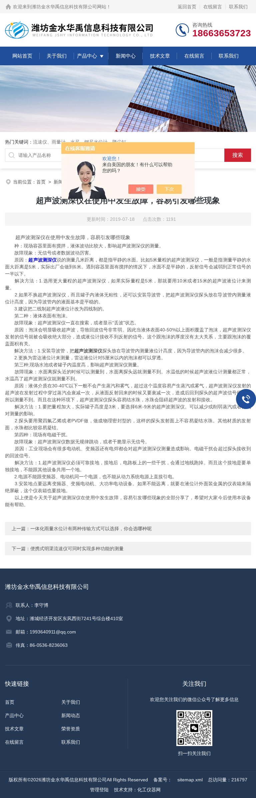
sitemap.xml (190, 779)
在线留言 (212, 6)
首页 (41, 182)
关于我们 (57, 56)
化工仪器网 (149, 789)
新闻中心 (126, 56)
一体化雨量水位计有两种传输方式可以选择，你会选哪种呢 (91, 528)
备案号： (162, 779)
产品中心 (87, 56)
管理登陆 (99, 789)
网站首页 (22, 56)
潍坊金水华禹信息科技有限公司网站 (69, 6)
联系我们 (238, 6)
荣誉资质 (70, 728)
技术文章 (160, 56)
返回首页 (187, 6)
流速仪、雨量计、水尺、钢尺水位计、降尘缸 (79, 142)
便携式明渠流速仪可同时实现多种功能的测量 (77, 548)
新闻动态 (70, 715)
